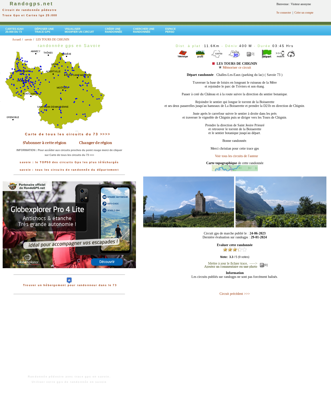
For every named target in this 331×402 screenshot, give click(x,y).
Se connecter (283, 12)
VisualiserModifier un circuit (79, 30)
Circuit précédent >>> (235, 294)
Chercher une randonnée (143, 30)
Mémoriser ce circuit (236, 67)
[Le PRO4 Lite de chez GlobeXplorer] (69, 272)
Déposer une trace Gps (44, 30)
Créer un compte (303, 12)
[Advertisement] (69, 337)
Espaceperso (170, 30)
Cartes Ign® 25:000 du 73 (14, 30)
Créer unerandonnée (113, 30)
